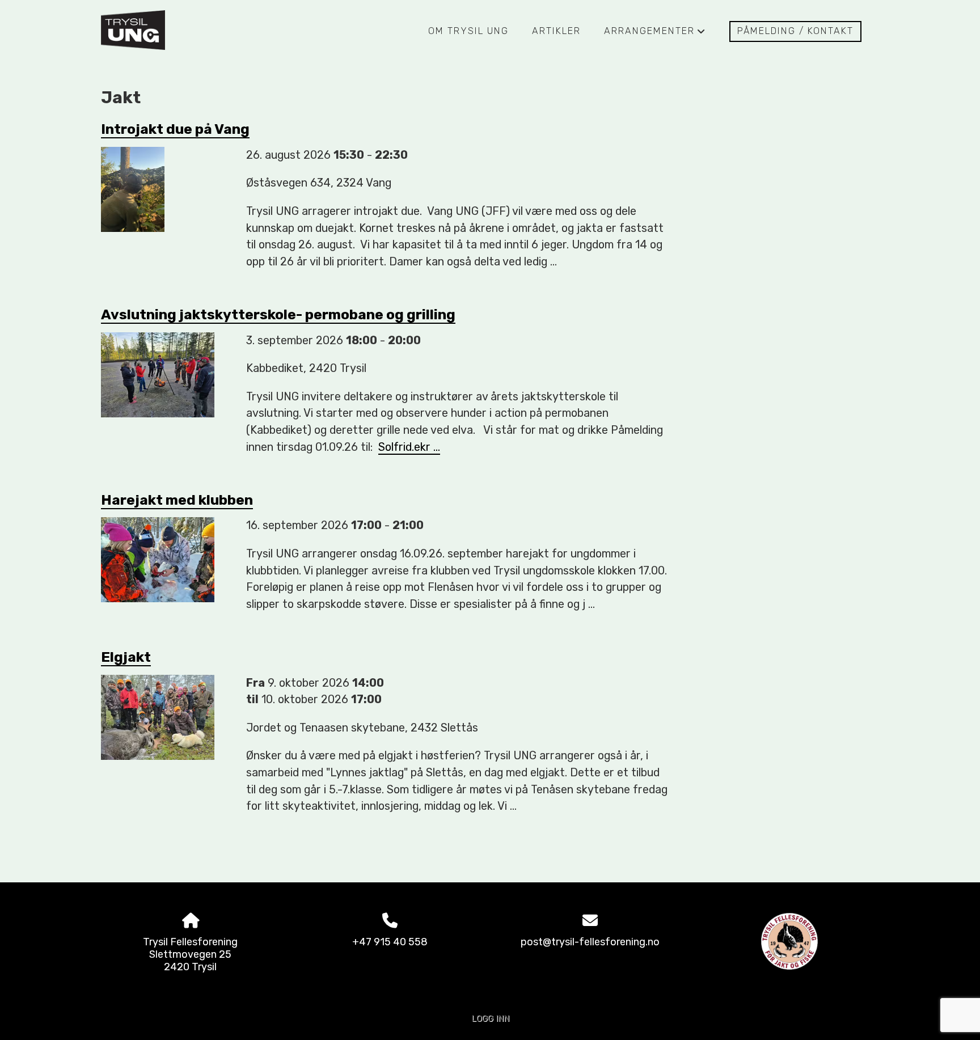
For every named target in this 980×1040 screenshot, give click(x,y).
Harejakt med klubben (177, 500)
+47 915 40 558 (390, 942)
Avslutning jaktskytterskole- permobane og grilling (278, 314)
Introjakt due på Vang (175, 129)
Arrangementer (655, 34)
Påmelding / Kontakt (795, 31)
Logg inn (490, 1019)
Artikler (556, 31)
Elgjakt (126, 657)
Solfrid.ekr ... (409, 447)
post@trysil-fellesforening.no (590, 942)
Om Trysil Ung (468, 31)
